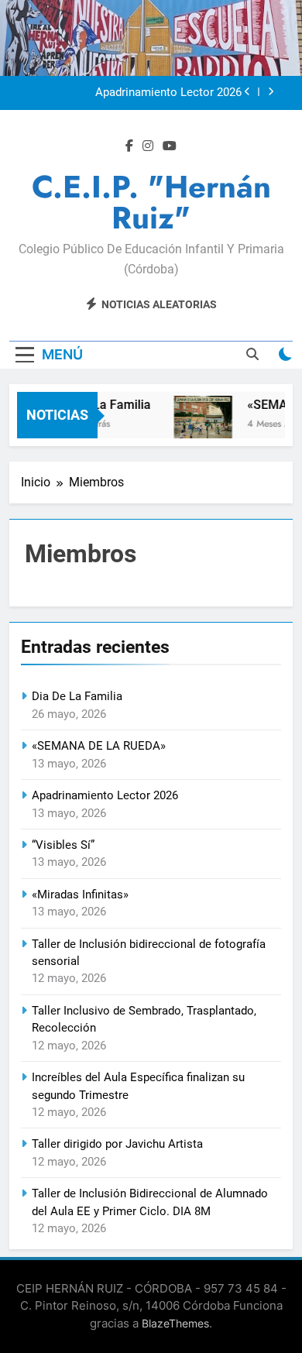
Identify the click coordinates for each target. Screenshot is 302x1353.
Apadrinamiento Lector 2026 (168, 93)
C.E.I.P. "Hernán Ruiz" (151, 202)
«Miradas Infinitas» (80, 894)
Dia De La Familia (99, 404)
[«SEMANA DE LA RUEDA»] (200, 425)
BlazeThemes (175, 1323)
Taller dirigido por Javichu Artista (117, 1144)
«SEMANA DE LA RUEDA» (99, 746)
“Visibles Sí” (63, 845)
